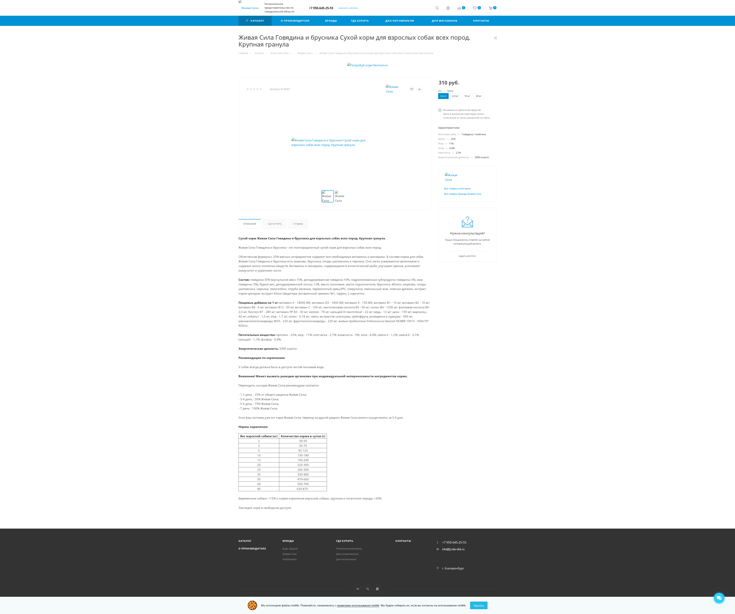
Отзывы (298, 223)
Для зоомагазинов (347, 554)
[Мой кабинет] (448, 8)
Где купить (275, 223)
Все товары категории (457, 188)
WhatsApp (377, 589)
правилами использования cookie (358, 605)
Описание (249, 223)
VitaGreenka (289, 559)
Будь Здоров (290, 548)
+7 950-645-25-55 (321, 8)
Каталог (245, 541)
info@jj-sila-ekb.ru (453, 549)
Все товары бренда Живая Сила (462, 194)
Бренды (288, 541)
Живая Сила (289, 554)
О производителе (252, 548)
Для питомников (346, 559)
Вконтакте (358, 589)
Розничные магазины (349, 548)
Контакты (403, 541)
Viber (367, 589)
